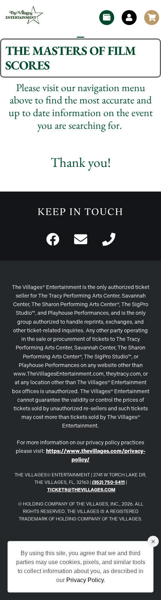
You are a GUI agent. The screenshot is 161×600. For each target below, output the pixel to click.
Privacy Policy (85, 580)
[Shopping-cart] (151, 17)
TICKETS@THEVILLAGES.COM (81, 489)
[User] (129, 17)
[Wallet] (106, 17)
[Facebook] (52, 239)
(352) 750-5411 (108, 482)
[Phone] (108, 239)
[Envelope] (80, 239)
